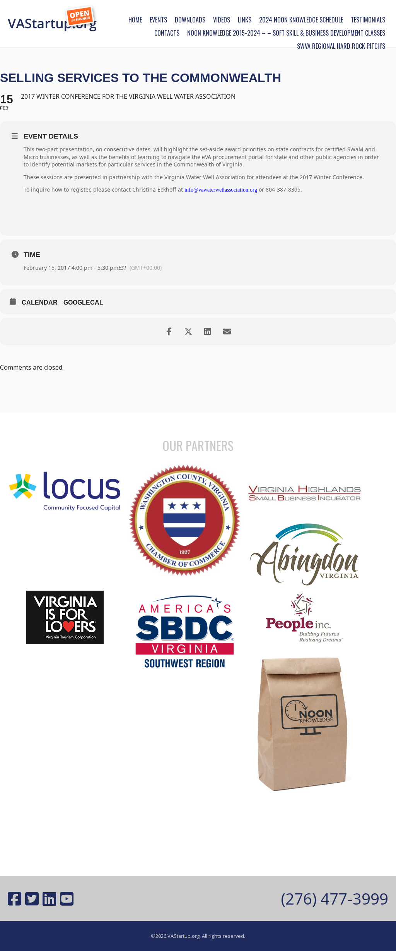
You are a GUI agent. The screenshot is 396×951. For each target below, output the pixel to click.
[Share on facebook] (169, 331)
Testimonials (368, 19)
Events (158, 19)
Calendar (40, 302)
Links (244, 19)
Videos (221, 19)
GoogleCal (83, 302)
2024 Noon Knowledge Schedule (301, 19)
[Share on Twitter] (188, 331)
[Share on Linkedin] (207, 331)
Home (135, 19)
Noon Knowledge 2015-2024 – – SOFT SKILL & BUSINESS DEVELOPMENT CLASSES (286, 33)
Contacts (166, 33)
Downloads (190, 19)
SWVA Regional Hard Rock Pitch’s (341, 46)
